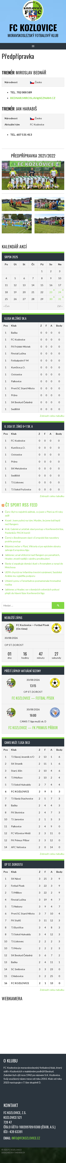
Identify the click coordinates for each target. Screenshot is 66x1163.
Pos (6, 325)
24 (59, 292)
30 (50, 298)
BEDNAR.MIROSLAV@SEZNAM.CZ (32, 98)
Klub (13, 325)
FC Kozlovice (33, 27)
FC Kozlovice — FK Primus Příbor (33, 727)
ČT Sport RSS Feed (21, 504)
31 (59, 298)
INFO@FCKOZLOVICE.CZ (26, 1138)
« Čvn (7, 306)
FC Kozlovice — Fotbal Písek (32, 625)
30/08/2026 (33, 679)
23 (50, 292)
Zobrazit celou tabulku (52, 415)
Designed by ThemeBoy (13, 1152)
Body (59, 325)
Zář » (59, 306)
